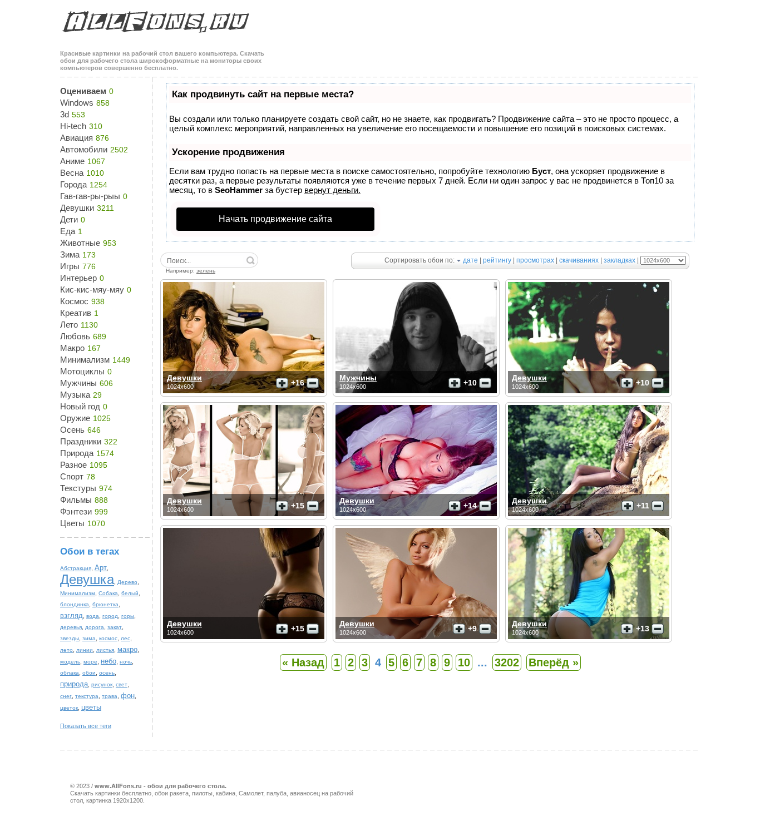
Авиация (76, 137)
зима (89, 638)
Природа (76, 453)
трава (109, 696)
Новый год (80, 406)
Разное (73, 464)
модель (70, 662)
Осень (72, 429)
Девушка (87, 579)
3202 (507, 662)
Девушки (77, 207)
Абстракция (75, 568)
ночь (126, 662)
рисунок (101, 684)
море (90, 662)
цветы (91, 707)
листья (105, 650)
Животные (80, 243)
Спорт (71, 476)
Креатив (75, 313)
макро (127, 649)
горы (127, 616)
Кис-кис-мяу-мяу (92, 289)
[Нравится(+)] (282, 383)
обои (89, 673)
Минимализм (85, 359)
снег (66, 696)
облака (69, 673)
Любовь (75, 336)
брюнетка (105, 604)
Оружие (75, 418)
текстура (86, 696)
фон (128, 695)
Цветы (72, 523)
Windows (76, 102)
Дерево (127, 582)
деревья (71, 627)
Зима (70, 254)
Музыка (75, 394)
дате (470, 260)
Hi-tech (73, 126)
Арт (101, 567)
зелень (205, 271)
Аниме (72, 161)
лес (125, 638)
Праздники (80, 441)
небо (108, 661)
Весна (71, 172)
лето (66, 650)
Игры (70, 266)
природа (74, 684)
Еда (67, 231)
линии (84, 650)
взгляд (71, 615)
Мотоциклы (82, 371)
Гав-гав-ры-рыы (90, 196)
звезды (69, 638)
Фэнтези (76, 511)
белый (130, 593)
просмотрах (535, 260)
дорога (94, 627)
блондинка (74, 604)
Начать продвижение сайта (275, 219)
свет (121, 684)
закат (114, 627)
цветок (69, 708)
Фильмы (76, 499)
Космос (74, 301)
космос (108, 638)
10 (464, 662)
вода (92, 616)
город (110, 616)
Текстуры (78, 488)
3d (64, 114)
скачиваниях (579, 260)
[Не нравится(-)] (313, 383)
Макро (72, 348)
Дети (69, 219)
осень (107, 673)
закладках (619, 260)
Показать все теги (85, 726)
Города (73, 184)
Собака (108, 593)
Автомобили (83, 149)
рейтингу (497, 260)
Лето (69, 324)
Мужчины (78, 383)
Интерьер (78, 278)
